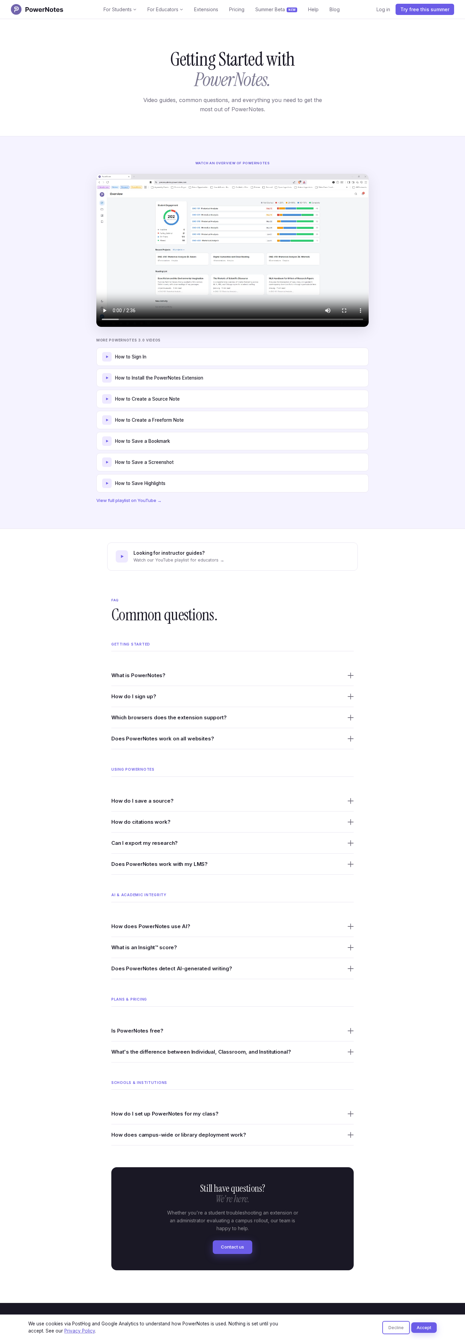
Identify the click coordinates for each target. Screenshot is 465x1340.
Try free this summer (424, 9)
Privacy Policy (79, 1331)
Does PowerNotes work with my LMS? (159, 864)
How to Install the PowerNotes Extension (159, 378)
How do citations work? (141, 822)
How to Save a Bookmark (142, 441)
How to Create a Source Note (147, 399)
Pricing (236, 9)
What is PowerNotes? (138, 675)
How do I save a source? (142, 801)
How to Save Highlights (140, 483)
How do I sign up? (133, 696)
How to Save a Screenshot (144, 462)
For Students (117, 9)
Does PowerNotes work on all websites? (162, 738)
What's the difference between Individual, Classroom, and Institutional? (201, 1052)
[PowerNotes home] (39, 9)
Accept (424, 1327)
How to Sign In (130, 356)
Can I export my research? (144, 843)
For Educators (162, 9)
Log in (383, 9)
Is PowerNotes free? (137, 1030)
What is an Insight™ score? (144, 947)
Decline (396, 1327)
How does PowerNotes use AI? (150, 926)
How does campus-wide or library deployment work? (178, 1135)
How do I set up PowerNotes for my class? (165, 1113)
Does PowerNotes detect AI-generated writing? (171, 968)
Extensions (206, 9)
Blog (335, 9)
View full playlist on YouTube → (129, 500)
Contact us (232, 1247)
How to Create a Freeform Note (149, 420)
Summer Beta (275, 9)
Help (313, 9)
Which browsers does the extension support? (169, 717)
